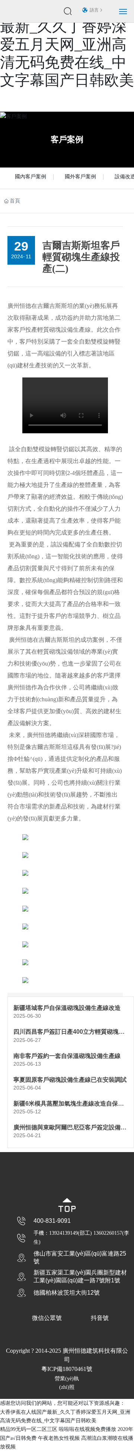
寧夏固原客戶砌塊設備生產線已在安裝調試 (70, 1080)
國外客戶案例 (80, 176)
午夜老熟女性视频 (59, 1438)
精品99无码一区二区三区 (28, 1429)
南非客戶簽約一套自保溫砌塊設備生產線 (67, 1056)
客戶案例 (67, 139)
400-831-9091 (52, 1221)
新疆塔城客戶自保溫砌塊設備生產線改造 (67, 1008)
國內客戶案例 (30, 176)
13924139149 (63, 1233)
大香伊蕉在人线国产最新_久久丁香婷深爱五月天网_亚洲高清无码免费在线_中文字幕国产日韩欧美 (67, 44)
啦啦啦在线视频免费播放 (87, 1429)
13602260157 (107, 1233)
